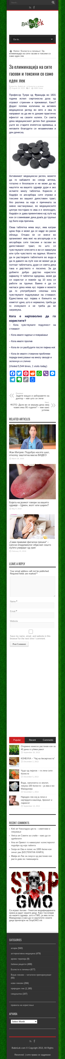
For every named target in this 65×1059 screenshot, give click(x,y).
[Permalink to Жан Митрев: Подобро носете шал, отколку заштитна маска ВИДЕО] (32, 448)
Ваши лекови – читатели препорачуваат (31, 975)
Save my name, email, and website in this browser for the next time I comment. (30, 637)
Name (13, 601)
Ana (13, 842)
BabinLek (21, 86)
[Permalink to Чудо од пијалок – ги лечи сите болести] (14, 778)
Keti (13, 829)
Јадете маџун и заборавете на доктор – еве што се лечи (32, 396)
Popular (17, 740)
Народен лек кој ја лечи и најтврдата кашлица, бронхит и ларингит (36, 800)
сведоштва (16, 994)
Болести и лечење (30, 51)
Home (16, 51)
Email (13, 611)
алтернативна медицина (23, 953)
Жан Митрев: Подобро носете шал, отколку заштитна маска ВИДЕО (29, 453)
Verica (14, 835)
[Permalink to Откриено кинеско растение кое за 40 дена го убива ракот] (14, 754)
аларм (14, 948)
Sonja (14, 849)
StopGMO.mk (35, 920)
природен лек (17, 988)
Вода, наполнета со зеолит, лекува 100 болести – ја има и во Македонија (37, 786)
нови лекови (17, 983)
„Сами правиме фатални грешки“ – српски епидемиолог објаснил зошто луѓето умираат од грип (30, 545)
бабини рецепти (18, 964)
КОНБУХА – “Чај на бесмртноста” (38, 758)
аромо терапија (18, 959)
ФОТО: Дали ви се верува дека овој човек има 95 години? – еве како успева (29, 406)
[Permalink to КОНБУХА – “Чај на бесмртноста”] (14, 766)
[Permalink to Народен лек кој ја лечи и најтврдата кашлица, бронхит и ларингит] (14, 805)
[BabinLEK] (32, 26)
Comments (48, 740)
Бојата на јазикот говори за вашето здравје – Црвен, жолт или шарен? (29, 504)
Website (14, 621)
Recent (32, 740)
